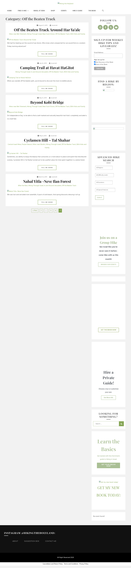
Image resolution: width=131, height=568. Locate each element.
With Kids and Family (77, 34)
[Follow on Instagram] (100, 27)
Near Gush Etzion (48, 34)
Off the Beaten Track (62, 34)
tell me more (47, 54)
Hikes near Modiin (39, 144)
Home (9, 10)
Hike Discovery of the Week (104, 62)
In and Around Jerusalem (39, 72)
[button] (103, 10)
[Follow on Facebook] (105, 27)
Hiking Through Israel (34, 34)
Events (63, 10)
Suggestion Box (31, 541)
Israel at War (39, 10)
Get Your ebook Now (108, 465)
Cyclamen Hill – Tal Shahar (47, 140)
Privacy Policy (83, 564)
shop (53, 10)
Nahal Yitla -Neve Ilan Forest (47, 181)
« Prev (35, 210)
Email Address (98, 52)
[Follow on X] (110, 27)
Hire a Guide (77, 10)
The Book (92, 10)
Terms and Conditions (71, 564)
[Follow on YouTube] (116, 27)
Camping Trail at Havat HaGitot (47, 67)
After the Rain (23, 185)
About (15, 541)
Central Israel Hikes (14, 144)
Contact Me (50, 541)
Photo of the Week (101, 64)
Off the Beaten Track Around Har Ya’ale (47, 29)
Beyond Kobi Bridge (47, 102)
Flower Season (27, 144)
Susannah (54, 25)
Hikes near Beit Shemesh (17, 34)
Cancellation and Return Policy (53, 564)
